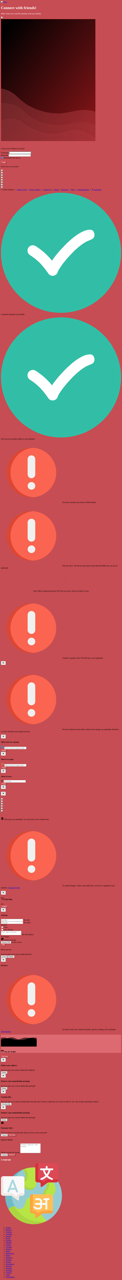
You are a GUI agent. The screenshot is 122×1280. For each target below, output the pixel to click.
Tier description (27, 934)
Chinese (9, 1232)
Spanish (9, 1268)
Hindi (8, 1251)
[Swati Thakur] (2, 185)
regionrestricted (83, 190)
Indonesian (10, 1253)
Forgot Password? (8, 160)
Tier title (26, 920)
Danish (8, 1236)
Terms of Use (22, 190)
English (8, 1240)
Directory (65, 190)
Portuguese (10, 1264)
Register (22, 167)
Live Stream (8, 930)
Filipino (9, 1243)
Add (3, 945)
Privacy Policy (34, 190)
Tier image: (5, 937)
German (9, 1247)
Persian (8, 1262)
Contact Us (47, 190)
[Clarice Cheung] (2, 176)
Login (4, 162)
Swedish (9, 1271)
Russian (9, 1266)
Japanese (9, 1258)
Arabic (8, 1228)
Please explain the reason (10, 1152)
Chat (5, 927)
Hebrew (9, 1249)
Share (4, 750)
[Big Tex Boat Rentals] (2, 183)
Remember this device (12, 158)
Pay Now (5, 1057)
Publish (4, 906)
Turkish (8, 1273)
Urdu (8, 1275)
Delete (11, 957)
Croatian (9, 1234)
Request (12, 1155)
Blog (73, 190)
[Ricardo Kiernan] (2, 180)
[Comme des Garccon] (2, 188)
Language (97, 190)
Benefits (4, 925)
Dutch (8, 1238)
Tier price (27, 923)
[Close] (3, 663)
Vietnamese (10, 1277)
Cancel (4, 957)
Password (4, 155)
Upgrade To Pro (14, 888)
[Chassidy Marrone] (2, 171)
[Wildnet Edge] (2, 178)
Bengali (9, 1230)
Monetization (6, 1032)
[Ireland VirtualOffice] (2, 173)
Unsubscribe (6, 1104)
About (56, 190)
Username (5, 153)
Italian (8, 1255)
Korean (8, 1260)
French (8, 1245)
